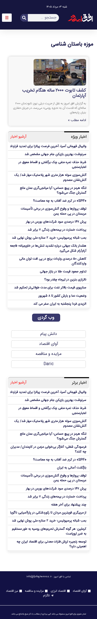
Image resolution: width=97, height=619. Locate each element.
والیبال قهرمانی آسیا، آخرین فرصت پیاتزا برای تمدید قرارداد (48, 146)
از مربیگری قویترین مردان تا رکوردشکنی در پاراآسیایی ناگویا (48, 512)
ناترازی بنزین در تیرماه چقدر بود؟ (65, 279)
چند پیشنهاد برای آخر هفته (68, 504)
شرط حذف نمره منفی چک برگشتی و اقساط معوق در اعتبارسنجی (52, 165)
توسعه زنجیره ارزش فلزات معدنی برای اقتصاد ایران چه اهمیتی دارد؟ (51, 544)
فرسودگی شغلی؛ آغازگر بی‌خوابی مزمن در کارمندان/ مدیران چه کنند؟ (48, 449)
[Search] (24, 18)
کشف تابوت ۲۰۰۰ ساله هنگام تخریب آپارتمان (54, 93)
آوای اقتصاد (48, 344)
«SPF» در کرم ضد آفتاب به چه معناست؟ (59, 201)
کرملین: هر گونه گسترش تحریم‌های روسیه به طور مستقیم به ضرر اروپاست (49, 531)
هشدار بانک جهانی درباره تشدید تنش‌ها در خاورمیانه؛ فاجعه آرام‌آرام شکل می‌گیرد (48, 248)
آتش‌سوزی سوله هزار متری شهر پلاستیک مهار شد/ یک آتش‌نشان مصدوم (50, 178)
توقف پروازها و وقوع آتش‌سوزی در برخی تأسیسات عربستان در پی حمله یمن (53, 211)
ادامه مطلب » (77, 120)
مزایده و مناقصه (48, 354)
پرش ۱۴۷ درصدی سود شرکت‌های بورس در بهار (56, 222)
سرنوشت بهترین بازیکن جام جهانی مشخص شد (55, 154)
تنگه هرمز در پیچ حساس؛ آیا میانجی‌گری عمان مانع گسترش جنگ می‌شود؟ (53, 191)
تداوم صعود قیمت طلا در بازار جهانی (63, 271)
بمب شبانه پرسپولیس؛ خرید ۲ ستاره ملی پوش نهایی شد (49, 238)
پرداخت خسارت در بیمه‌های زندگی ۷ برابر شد (57, 230)
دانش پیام (48, 334)
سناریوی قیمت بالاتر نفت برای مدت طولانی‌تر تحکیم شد (50, 287)
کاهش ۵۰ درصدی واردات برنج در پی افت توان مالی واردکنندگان (52, 261)
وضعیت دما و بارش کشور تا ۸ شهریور (62, 296)
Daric (49, 364)
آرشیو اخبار (18, 137)
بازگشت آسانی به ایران (71, 467)
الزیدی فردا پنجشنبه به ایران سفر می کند (59, 304)
